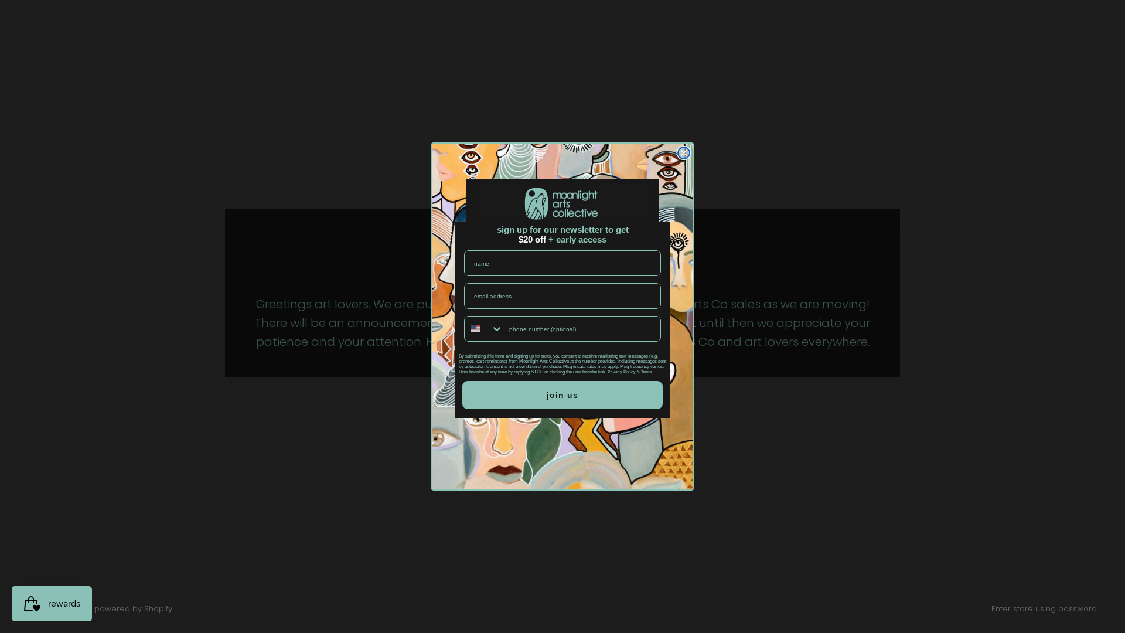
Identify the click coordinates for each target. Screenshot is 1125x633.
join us (562, 395)
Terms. (647, 372)
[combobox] (484, 328)
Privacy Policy (622, 372)
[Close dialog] (684, 153)
